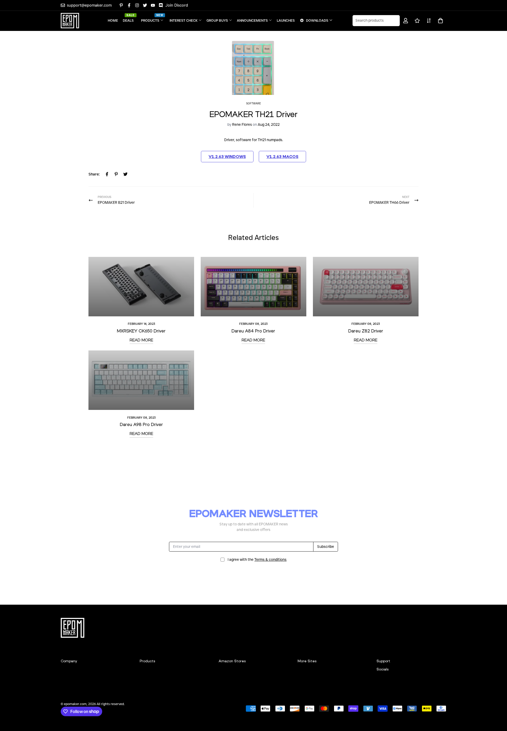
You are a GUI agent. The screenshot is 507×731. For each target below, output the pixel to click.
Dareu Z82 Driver (365, 331)
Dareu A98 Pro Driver (141, 424)
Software (253, 103)
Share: (94, 174)
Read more (141, 339)
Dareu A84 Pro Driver (253, 331)
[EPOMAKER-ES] (70, 21)
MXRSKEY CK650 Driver (141, 331)
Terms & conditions (270, 559)
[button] (439, 20)
